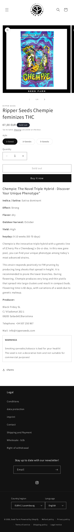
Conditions (13, 401)
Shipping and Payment (19, 432)
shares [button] (10, 369)
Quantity (7, 149)
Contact (11, 424)
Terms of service (22, 524)
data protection (15, 409)
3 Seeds (29, 142)
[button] (7, 10)
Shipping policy (40, 524)
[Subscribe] (56, 470)
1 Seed (11, 142)
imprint (11, 416)
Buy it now (37, 178)
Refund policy (48, 519)
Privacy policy (63, 519)
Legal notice (56, 524)
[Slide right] (44, 99)
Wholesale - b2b (16, 440)
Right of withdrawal (18, 447)
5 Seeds (46, 142)
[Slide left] (29, 99)
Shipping (17, 130)
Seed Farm (15, 519)
